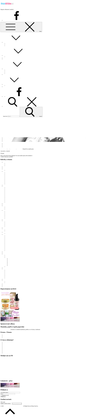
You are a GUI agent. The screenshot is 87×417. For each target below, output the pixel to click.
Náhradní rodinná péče (10, 180)
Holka (7, 201)
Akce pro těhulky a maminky (9, 162)
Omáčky (7, 239)
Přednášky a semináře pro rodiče (12, 165)
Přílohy (7, 243)
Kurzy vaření (8, 164)
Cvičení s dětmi (9, 255)
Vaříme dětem (8, 249)
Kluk (7, 202)
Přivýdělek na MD (9, 225)
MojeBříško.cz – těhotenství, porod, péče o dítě (10, 7)
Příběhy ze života (6, 232)
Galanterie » (5, 86)
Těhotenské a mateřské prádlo (12, 217)
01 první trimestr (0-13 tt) (11, 270)
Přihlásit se (3, 396)
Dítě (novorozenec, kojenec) (8, 171)
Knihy (7, 215)
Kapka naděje (11, 259)
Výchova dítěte (9, 182)
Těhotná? (5, 57)
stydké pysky (19, 149)
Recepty (4, 234)
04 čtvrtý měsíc (9, 176)
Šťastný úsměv (11, 265)
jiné (6, 213)
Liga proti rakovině (12, 260)
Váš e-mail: (3, 402)
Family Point (8, 163)
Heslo (2, 393)
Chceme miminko (6, 169)
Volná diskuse (13, 149)
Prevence (5, 343)
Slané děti (10, 264)
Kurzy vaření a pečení (10, 235)
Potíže (7, 275)
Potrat (7, 276)
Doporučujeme (6, 185)
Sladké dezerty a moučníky (11, 245)
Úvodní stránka (4, 149)
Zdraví (7, 278)
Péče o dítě (8, 181)
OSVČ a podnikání (9, 221)
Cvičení (7, 273)
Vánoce (7, 281)
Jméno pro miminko (10, 69)
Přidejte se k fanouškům (5, 329)
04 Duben (8, 190)
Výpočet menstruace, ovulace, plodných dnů (15, 56)
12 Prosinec (8, 200)
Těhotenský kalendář (10, 72)
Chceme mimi (6, 55)
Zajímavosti (5, 280)
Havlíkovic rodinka (9, 233)
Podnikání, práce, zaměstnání (9, 220)
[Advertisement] (43, 127)
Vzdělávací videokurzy (7, 279)
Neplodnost (8, 170)
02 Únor (7, 188)
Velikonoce (8, 282)
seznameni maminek (7, 344)
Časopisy (7, 211)
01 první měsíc (9, 172)
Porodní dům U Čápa (12, 263)
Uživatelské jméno (4, 392)
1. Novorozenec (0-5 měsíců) (11, 177)
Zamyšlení (5, 283)
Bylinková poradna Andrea (8, 167)
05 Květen (8, 192)
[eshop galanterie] (10, 321)
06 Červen (8, 193)
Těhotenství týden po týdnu (11, 73)
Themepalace (41, 406)
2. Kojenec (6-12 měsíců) (11, 178)
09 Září (7, 196)
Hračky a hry (8, 212)
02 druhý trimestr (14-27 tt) (11, 271)
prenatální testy (6, 351)
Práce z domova (9, 224)
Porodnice (5, 337)
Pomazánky (8, 242)
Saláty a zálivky (9, 244)
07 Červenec (8, 194)
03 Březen (8, 189)
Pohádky (7, 85)
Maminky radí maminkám (11, 71)
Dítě (4, 84)
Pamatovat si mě (5, 395)
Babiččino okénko (6, 166)
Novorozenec (5, 336)
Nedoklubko (10, 262)
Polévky (7, 241)
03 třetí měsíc (8, 174)
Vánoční (7, 248)
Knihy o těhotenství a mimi (11, 216)
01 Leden (7, 187)
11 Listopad (8, 198)
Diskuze (4, 42)
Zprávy (4, 286)
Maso (7, 236)
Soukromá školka (6, 346)
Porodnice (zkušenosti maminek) (12, 231)
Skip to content (4, 1)
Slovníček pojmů (6, 252)
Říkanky (7, 208)
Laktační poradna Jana (7, 204)
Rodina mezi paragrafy (7, 251)
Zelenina (7, 250)
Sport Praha (5, 352)
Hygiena (7, 274)
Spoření (7, 266)
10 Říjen (7, 197)
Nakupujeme (5, 59)
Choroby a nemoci (9, 179)
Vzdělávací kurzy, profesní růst (12, 226)
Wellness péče (8, 209)
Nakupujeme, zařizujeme (8, 210)
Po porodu (8, 229)
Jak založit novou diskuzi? (11, 44)
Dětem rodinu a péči (12, 258)
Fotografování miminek (10, 256)
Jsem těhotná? (6, 203)
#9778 (11, 151)
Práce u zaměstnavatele (10, 223)
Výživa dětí (8, 184)
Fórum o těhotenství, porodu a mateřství (14, 43)
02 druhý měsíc (9, 173)
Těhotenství (5, 68)
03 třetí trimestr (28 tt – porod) (12, 272)
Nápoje (7, 237)
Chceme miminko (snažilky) (8, 334)
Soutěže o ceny (6, 267)
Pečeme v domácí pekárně (11, 240)
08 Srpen (7, 195)
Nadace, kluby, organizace (11, 257)
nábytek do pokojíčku (7, 342)
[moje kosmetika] (10, 316)
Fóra (8, 149)
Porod (4, 74)
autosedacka (5, 347)
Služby (4, 254)
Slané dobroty (8, 247)
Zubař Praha (5, 349)
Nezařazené (5, 219)
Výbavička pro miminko (10, 218)
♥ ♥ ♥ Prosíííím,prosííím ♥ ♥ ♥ (9, 348)
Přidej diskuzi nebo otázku (11, 45)
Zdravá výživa (6, 285)
